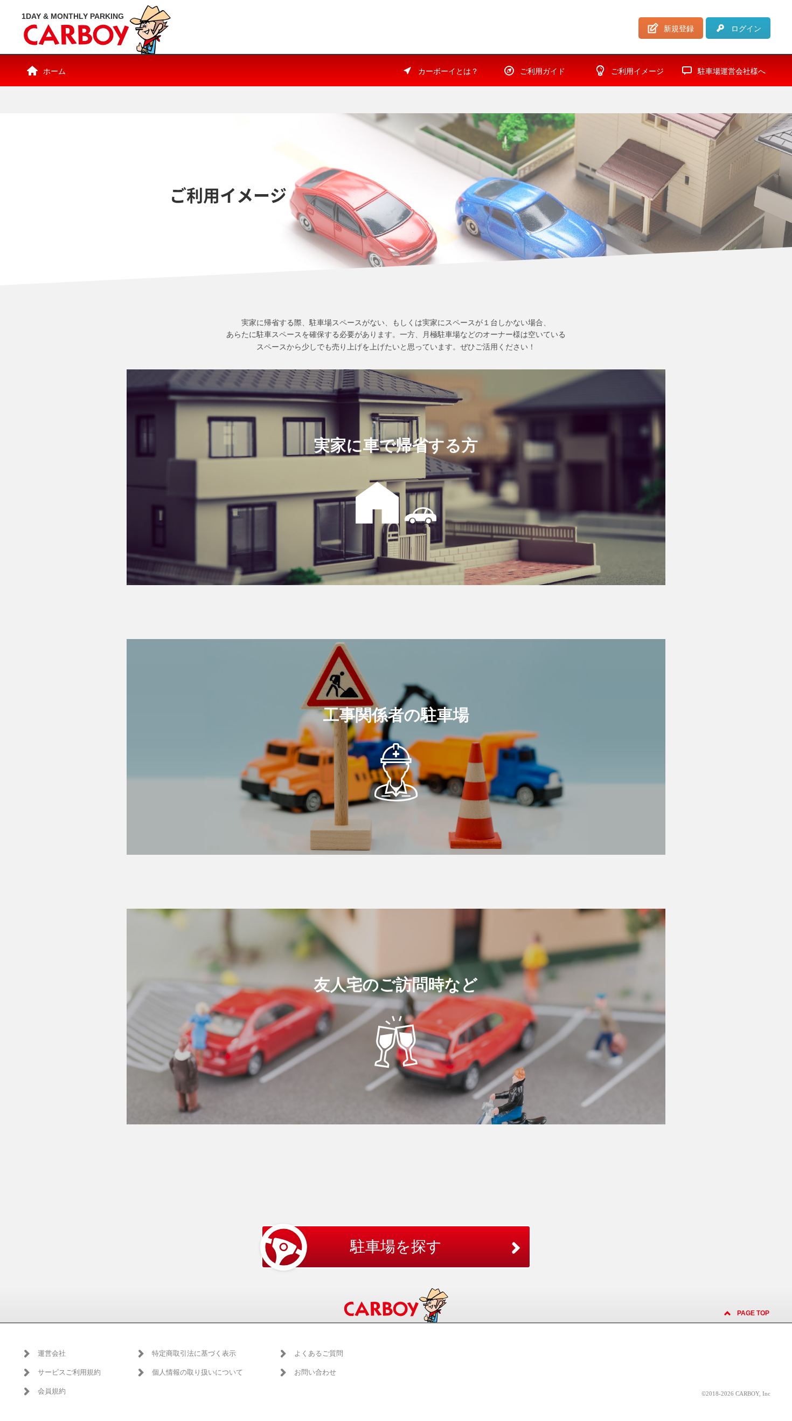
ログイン (746, 29)
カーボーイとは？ (448, 71)
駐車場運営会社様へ (732, 71)
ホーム (54, 71)
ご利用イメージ (637, 71)
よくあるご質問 (318, 1353)
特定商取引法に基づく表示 (194, 1353)
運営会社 (52, 1353)
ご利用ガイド (542, 71)
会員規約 (52, 1391)
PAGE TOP (753, 1313)
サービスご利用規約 (69, 1372)
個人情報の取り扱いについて (197, 1372)
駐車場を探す (396, 1246)
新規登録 (679, 29)
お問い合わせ (315, 1372)
